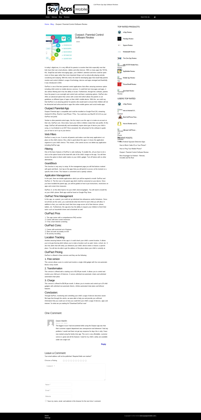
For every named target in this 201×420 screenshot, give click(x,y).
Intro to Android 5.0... (129, 110)
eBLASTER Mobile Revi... (131, 65)
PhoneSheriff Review (129, 84)
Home (48, 17)
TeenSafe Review (128, 91)
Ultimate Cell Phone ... (130, 130)
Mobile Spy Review (129, 78)
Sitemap (54, 17)
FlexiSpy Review (128, 39)
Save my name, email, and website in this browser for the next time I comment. (74, 401)
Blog (60, 17)
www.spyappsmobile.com (148, 416)
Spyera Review (127, 45)
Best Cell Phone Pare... (130, 117)
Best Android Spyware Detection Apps (132, 142)
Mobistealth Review (129, 52)
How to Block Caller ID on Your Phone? (133, 145)
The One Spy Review (129, 58)
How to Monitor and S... (130, 123)
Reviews (66, 17)
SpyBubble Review (129, 71)
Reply (103, 344)
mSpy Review (127, 32)
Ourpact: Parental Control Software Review (134, 152)
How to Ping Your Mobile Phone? (131, 149)
